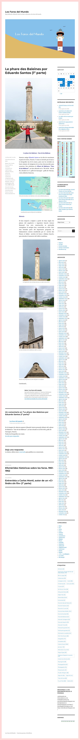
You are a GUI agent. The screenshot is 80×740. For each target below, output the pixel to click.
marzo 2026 (62, 269)
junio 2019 (61, 402)
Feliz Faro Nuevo (63, 636)
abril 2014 (61, 504)
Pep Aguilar (62, 661)
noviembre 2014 (63, 493)
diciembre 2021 (62, 353)
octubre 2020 (62, 376)
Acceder (61, 244)
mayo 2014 (61, 503)
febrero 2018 (62, 429)
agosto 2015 (62, 478)
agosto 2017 (62, 439)
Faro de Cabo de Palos (64, 603)
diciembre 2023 (62, 313)
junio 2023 (61, 323)
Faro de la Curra (63, 608)
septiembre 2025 (63, 279)
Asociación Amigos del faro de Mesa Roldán (65, 572)
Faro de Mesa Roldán (64, 611)
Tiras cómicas (62, 678)
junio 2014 (61, 501)
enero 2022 (61, 351)
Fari (10, 163)
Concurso (70, 583)
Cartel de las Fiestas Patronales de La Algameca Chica (66, 199)
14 (68, 82)
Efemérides (62, 597)
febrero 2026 (62, 270)
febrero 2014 (62, 508)
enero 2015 (61, 490)
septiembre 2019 (63, 397)
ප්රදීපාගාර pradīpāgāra (64, 554)
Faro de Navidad (63, 614)
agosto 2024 (62, 300)
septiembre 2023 (63, 318)
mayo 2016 (61, 463)
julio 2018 (61, 420)
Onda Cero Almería (64, 659)
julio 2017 (61, 440)
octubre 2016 (62, 455)
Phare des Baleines (10, 193)
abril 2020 (61, 386)
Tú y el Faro (62, 681)
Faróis (12, 163)
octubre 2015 (62, 475)
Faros (6, 165)
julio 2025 (61, 282)
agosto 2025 (62, 280)
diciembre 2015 (62, 471)
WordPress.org (62, 249)
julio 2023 (61, 321)
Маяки (13, 179)
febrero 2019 (62, 409)
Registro (61, 242)
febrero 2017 (62, 448)
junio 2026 (61, 264)
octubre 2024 (62, 297)
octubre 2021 (62, 356)
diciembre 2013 (62, 511)
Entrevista (61, 600)
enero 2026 (61, 272)
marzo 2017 (61, 447)
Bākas (6, 163)
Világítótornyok (9, 178)
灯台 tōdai (61, 555)
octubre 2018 (62, 415)
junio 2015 (61, 481)
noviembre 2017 (63, 434)
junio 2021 (61, 363)
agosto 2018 (62, 419)
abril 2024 (61, 307)
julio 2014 (61, 500)
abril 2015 (61, 485)
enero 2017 (61, 450)
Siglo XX (69, 675)
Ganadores (62, 641)
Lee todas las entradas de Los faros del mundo (36, 398)
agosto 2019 (62, 399)
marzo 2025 (62, 288)
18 (61, 85)
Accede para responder (12, 436)
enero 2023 (61, 331)
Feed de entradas (63, 246)
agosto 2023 (62, 320)
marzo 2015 (61, 486)
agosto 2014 (62, 498)
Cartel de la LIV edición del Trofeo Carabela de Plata (66, 194)
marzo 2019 (62, 407)
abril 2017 (61, 445)
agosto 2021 (62, 359)
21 (68, 85)
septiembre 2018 (63, 417)
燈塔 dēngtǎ (11, 184)
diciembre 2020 (62, 373)
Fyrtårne (10, 165)
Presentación (62, 670)
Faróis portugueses (64, 630)
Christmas (61, 583)
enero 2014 (61, 509)
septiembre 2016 (63, 457)
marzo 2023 (62, 328)
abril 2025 (61, 287)
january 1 (61, 647)
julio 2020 (61, 381)
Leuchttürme (8, 168)
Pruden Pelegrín (63, 672)
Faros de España (63, 622)
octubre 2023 (62, 316)
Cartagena (62, 581)
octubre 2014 (62, 495)
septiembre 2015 (63, 476)
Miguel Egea (62, 652)
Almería (61, 569)
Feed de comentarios (64, 247)
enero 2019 (61, 410)
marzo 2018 (61, 427)
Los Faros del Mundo (17, 11)
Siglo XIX (61, 675)
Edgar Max (61, 594)
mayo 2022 (61, 344)
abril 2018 (61, 425)
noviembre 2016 (63, 453)
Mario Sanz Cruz (63, 649)
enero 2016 (61, 470)
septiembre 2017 (63, 437)
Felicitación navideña (64, 633)
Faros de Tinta (62, 625)
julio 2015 (61, 480)
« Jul (61, 93)
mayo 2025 (61, 285)
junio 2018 (61, 422)
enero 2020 (61, 391)
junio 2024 (61, 303)
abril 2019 (61, 406)
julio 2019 (61, 401)
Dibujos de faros (63, 592)
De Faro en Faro (63, 589)
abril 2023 (61, 326)
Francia (11, 192)
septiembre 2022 (63, 338)
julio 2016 (61, 460)
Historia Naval (63, 644)
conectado (22, 452)
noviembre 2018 (63, 414)
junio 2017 (61, 442)
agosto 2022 (62, 340)
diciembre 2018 (62, 412)
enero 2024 (61, 312)
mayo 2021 (61, 364)
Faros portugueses (63, 627)
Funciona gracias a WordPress (24, 733)
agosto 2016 (62, 458)
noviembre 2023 (63, 315)
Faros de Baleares (63, 616)
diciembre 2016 (62, 452)
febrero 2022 (62, 349)
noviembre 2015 (63, 473)
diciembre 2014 (62, 491)
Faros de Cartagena (64, 619)
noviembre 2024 (63, 295)
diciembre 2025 (62, 274)
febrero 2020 (62, 389)
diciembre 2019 (62, 392)
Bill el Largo (62, 575)
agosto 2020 (62, 379)
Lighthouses (8, 170)
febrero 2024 (62, 310)
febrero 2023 (62, 330)
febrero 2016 (62, 468)
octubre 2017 (62, 435)
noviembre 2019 (63, 394)
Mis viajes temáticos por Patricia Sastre (66, 209)
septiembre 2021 (63, 358)
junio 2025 (61, 283)
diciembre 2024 (62, 293)
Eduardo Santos (9, 187)
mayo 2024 (61, 305)
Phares (11, 171)
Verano (70, 681)
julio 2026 (61, 262)
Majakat (7, 171)
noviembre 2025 (63, 275)
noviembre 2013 (63, 513)
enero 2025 (61, 292)
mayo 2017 (61, 443)
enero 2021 (61, 371)
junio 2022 (61, 343)
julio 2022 (61, 341)
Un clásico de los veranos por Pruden (65, 204)
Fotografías (62, 638)
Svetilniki (7, 173)
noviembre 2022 (63, 335)
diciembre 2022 (62, 333)
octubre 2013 (62, 514)
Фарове (7, 181)
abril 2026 (61, 267)
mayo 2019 (61, 404)
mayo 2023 (61, 325)
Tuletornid (7, 176)
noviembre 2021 (63, 354)
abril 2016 (61, 465)
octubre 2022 (62, 336)
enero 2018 (61, 430)
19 (63, 85)
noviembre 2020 (63, 374)
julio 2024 (61, 302)
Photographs (62, 667)
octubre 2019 (62, 396)
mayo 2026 (61, 265)
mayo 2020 (61, 384)
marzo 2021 (61, 368)
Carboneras (62, 578)
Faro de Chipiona (63, 605)
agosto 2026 (62, 260)
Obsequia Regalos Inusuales (65, 656)
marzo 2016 (62, 467)
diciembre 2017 (62, 432)
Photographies (63, 664)
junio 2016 (61, 462)
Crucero (61, 586)
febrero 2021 (62, 369)
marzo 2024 (62, 308)
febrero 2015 (62, 488)
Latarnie (7, 166)
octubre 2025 (62, 277)
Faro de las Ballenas (10, 188)
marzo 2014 (61, 506)
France (7, 192)
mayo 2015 (61, 483)
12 (63, 82)
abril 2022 (61, 346)
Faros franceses (9, 190)
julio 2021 (61, 361)
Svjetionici (7, 175)
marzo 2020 (62, 387)
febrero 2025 (62, 290)
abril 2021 (61, 366)
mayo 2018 (61, 424)
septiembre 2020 (63, 377)
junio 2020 (61, 382)
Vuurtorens (8, 179)
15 (71, 82)
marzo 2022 (62, 348)
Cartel (70, 581)
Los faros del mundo (10, 157)
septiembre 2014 (63, 496)
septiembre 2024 (63, 298)
